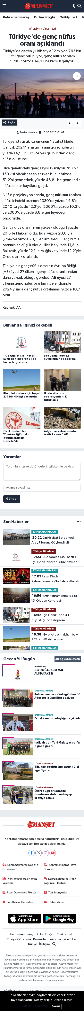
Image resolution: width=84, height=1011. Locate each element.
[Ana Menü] (4, 6)
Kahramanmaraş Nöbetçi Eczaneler (21, 867)
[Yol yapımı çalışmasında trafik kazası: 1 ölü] (62, 417)
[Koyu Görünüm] (74, 6)
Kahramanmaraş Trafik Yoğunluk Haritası (60, 880)
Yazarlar (55, 939)
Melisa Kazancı (28, 132)
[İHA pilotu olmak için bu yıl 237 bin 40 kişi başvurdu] (21, 380)
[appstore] (24, 919)
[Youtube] (52, 853)
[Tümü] (79, 521)
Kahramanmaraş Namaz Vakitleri (20, 880)
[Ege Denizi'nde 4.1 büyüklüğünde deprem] (62, 342)
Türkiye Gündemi (42, 29)
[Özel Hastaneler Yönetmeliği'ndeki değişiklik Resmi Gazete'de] (21, 417)
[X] (38, 853)
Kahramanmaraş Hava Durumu (60, 867)
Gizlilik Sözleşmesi (35, 1006)
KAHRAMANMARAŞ (45, 532)
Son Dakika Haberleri (20, 902)
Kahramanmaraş (16, 17)
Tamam (56, 1006)
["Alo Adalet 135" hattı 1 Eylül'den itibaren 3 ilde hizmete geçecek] (21, 342)
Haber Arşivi (56, 902)
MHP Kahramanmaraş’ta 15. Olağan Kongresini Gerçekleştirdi (54, 598)
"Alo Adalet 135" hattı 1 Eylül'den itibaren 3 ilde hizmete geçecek (19, 359)
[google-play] (59, 919)
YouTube (70, 939)
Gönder (12, 498)
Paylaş (12, 122)
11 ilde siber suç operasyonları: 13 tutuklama (56, 396)
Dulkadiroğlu (44, 17)
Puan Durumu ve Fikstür (21, 892)
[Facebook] (31, 853)
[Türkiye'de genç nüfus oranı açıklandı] (42, 93)
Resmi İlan (40, 939)
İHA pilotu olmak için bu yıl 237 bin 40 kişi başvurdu (55, 637)
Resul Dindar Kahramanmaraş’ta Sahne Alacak (55, 579)
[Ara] (79, 6)
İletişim (44, 944)
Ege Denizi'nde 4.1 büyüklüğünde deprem (50, 617)
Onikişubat (68, 17)
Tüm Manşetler (57, 892)
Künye (32, 944)
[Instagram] (45, 853)
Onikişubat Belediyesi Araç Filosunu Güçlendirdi (52, 540)
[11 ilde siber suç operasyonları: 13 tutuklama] (62, 380)
